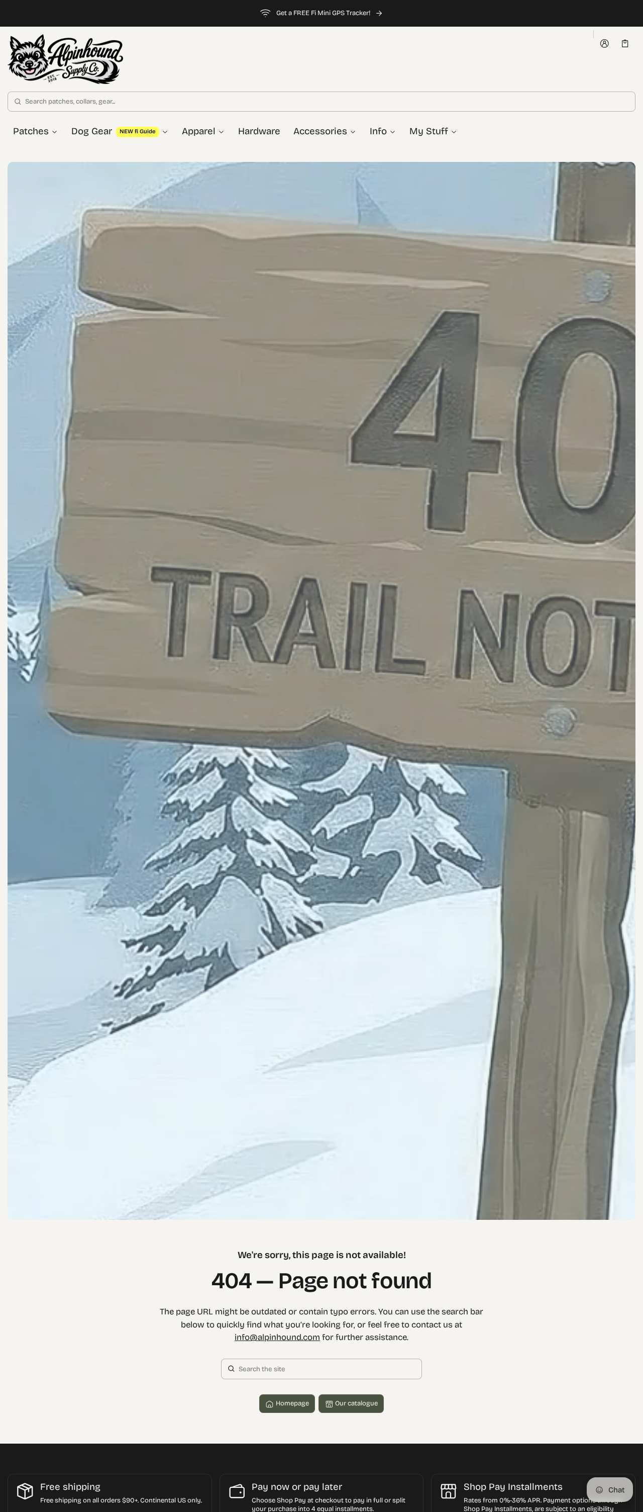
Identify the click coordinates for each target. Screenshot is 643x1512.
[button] (625, 43)
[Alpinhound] (65, 59)
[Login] (604, 43)
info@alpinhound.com (277, 1337)
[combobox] (321, 102)
